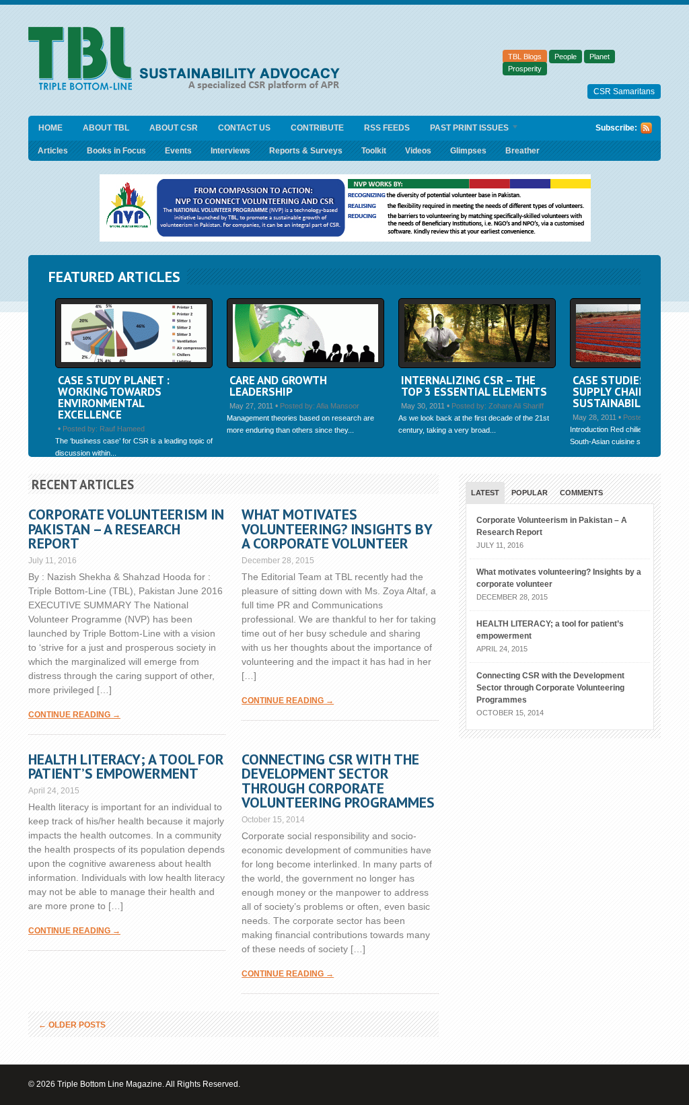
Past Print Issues (464, 128)
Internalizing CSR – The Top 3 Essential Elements (474, 386)
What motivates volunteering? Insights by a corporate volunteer (337, 528)
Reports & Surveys (305, 150)
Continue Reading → (74, 714)
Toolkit (373, 150)
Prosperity (525, 69)
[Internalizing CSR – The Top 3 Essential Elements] (477, 365)
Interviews (230, 150)
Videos (418, 150)
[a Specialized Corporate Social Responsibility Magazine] (188, 87)
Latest (485, 493)
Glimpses (468, 150)
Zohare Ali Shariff (516, 406)
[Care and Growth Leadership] (305, 365)
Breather (522, 150)
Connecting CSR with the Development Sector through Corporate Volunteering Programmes (338, 781)
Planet (599, 56)
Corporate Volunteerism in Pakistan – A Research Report (126, 528)
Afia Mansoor (337, 406)
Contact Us (244, 128)
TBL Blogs (525, 56)
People (565, 56)
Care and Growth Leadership (278, 386)
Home (50, 128)
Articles (53, 150)
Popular (529, 493)
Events (178, 150)
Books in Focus (116, 150)
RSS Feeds (387, 128)
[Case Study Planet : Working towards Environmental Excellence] (134, 365)
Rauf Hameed (122, 429)
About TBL (106, 128)
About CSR (173, 128)
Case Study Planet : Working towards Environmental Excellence (114, 397)
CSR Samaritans (624, 91)
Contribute (317, 128)
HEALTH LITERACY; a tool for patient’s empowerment (126, 766)
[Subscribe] (646, 131)
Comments (581, 493)
